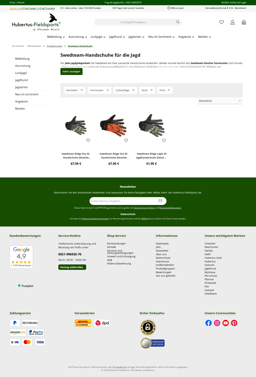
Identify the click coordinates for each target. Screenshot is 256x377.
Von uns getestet (165, 275)
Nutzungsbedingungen (170, 208)
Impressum (162, 261)
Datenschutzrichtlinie (144, 208)
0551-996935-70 (69, 254)
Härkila (209, 250)
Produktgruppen (165, 268)
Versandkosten (120, 367)
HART (208, 254)
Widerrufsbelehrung (119, 263)
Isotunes (210, 265)
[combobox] (134, 22)
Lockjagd (21, 73)
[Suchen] (178, 22)
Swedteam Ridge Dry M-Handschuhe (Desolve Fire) (114, 156)
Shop (12, 2)
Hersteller (72, 90)
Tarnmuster (97, 90)
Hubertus (210, 261)
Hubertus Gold (213, 257)
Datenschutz (163, 257)
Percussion (211, 275)
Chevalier (210, 243)
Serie (145, 90)
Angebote (21, 101)
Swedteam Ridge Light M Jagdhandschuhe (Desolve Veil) (151, 156)
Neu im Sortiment (26, 94)
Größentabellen (165, 265)
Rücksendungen (116, 243)
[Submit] (160, 201)
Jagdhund (21, 80)
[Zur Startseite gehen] (36, 22)
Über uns (161, 254)
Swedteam (211, 293)
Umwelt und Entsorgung (121, 256)
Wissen (21, 2)
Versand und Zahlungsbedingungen (120, 252)
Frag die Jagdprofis (114, 2)
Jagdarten (21, 87)
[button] (71, 71)
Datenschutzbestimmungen (95, 218)
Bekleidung (22, 59)
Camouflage (123, 90)
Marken (20, 108)
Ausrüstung (22, 66)
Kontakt (111, 247)
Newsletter (162, 250)
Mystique (210, 272)
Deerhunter (211, 247)
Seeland (209, 290)
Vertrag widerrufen (71, 267)
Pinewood (210, 282)
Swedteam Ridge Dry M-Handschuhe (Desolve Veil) (76, 156)
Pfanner (209, 279)
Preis (163, 90)
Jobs (158, 247)
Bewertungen (164, 272)
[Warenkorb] (242, 22)
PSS (207, 286)
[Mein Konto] (232, 22)
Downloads (162, 243)
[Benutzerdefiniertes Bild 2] (152, 342)
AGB (143, 218)
